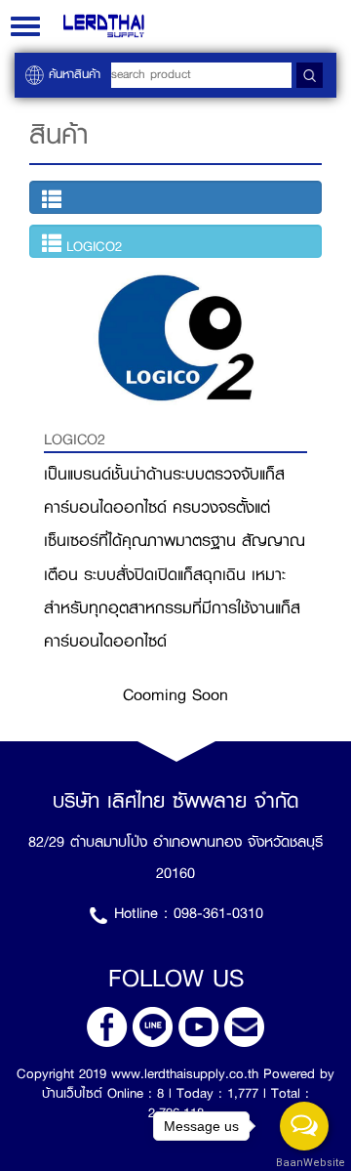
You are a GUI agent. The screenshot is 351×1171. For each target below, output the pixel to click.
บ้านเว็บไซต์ (72, 1093)
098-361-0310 (218, 913)
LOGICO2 (91, 246)
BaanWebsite (305, 1162)
